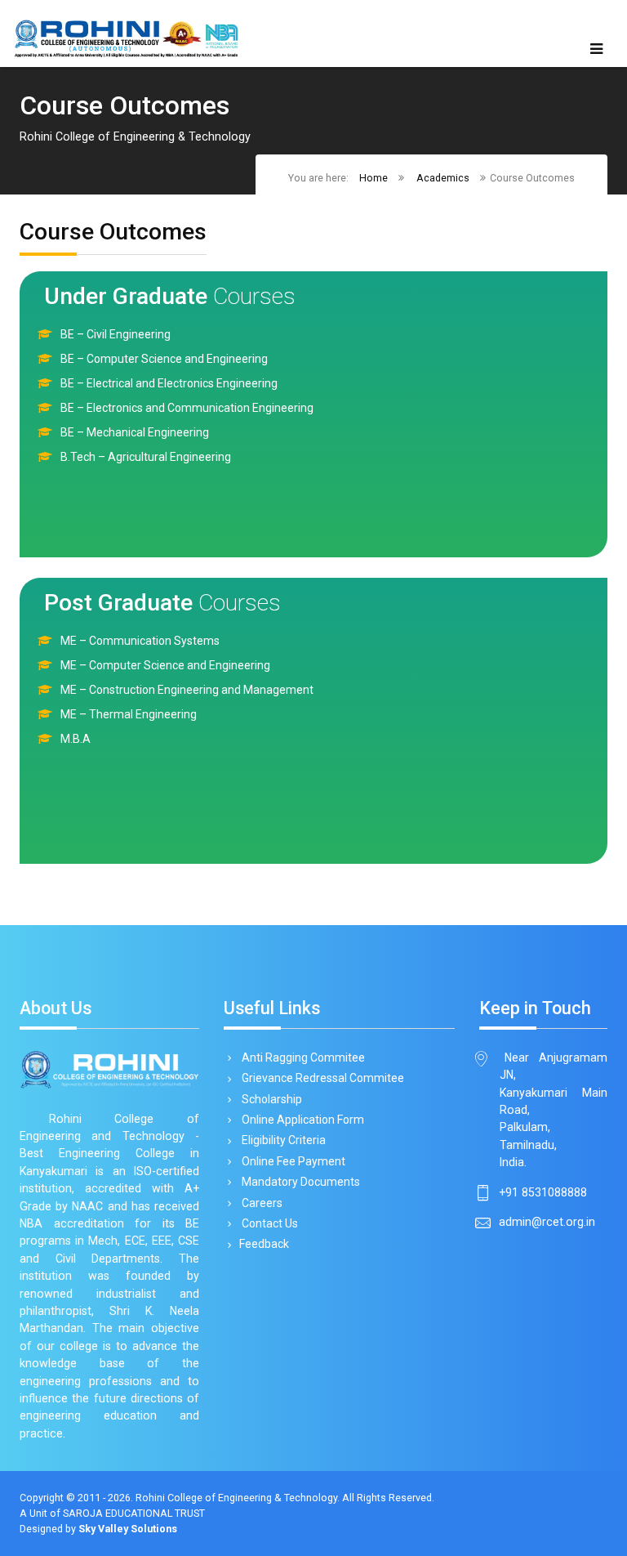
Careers (260, 1202)
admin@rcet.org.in (547, 1221)
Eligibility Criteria (282, 1140)
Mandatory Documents (299, 1181)
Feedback (264, 1243)
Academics (442, 178)
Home (373, 178)
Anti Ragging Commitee (302, 1057)
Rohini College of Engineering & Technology (236, 1497)
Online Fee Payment (292, 1161)
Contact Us (268, 1223)
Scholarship (270, 1099)
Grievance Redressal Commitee (321, 1077)
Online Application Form (301, 1119)
